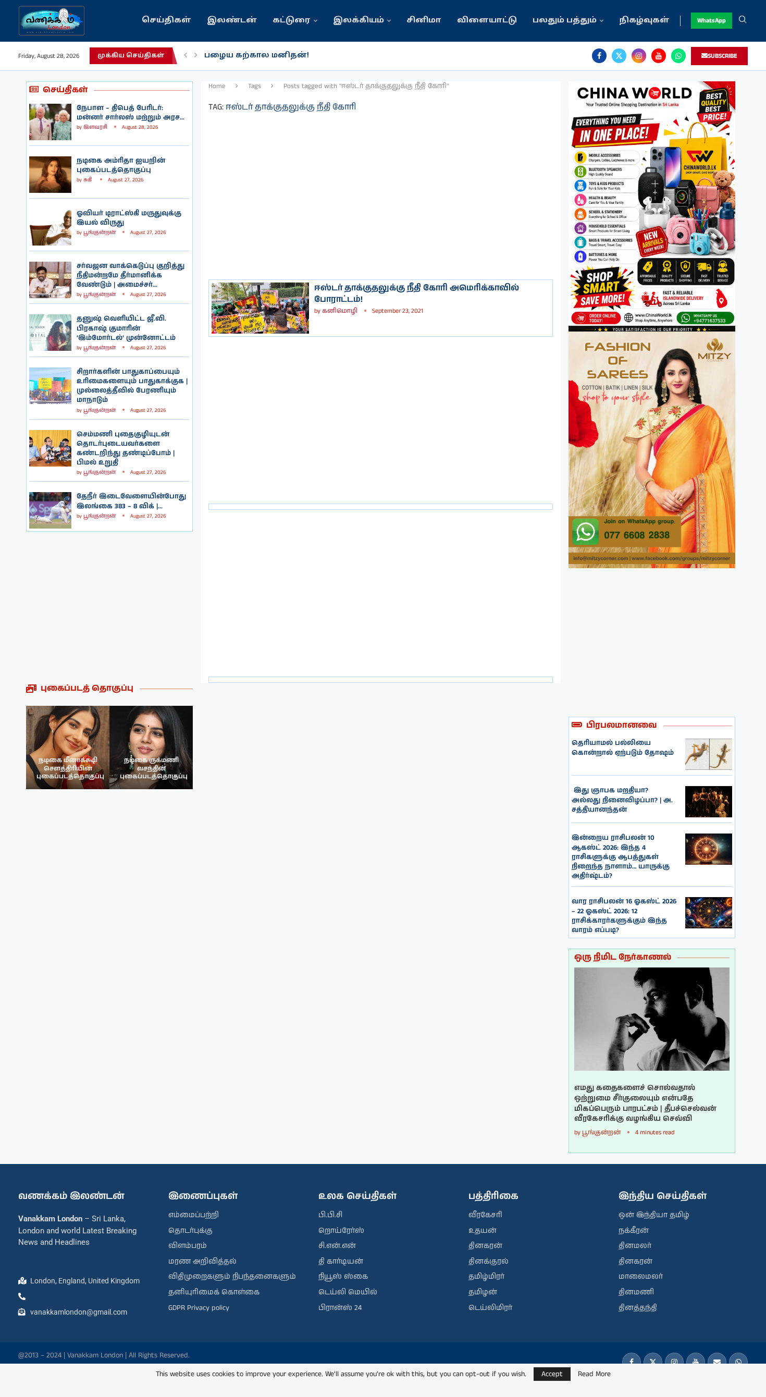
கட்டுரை (292, 21)
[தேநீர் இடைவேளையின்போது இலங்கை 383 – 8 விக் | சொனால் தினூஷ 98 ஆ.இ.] (50, 510)
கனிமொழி (339, 311)
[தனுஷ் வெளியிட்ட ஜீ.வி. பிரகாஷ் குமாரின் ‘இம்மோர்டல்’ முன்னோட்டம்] (50, 332)
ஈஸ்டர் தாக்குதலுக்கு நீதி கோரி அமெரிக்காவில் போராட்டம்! (416, 293)
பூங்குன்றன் (99, 232)
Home (217, 86)
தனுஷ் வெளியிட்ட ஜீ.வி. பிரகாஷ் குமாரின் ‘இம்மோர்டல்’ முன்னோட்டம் (126, 328)
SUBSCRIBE (722, 56)
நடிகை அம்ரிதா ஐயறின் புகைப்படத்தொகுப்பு (121, 165)
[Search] (742, 21)
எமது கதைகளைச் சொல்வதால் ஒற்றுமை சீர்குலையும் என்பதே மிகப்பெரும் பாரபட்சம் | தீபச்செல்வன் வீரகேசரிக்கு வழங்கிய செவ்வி (645, 1103)
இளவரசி (95, 127)
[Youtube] (658, 55)
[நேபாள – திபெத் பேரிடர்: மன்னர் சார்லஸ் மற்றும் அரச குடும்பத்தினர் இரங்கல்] (50, 122)
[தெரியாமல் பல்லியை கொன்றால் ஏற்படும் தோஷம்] (708, 754)
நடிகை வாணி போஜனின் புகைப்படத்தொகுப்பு (154, 768)
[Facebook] (599, 55)
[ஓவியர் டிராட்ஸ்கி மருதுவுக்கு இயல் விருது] (50, 227)
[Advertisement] (109, 607)
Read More (594, 1374)
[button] (185, 55)
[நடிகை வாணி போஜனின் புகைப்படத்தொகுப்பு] (151, 747)
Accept (552, 1374)
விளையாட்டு (487, 21)
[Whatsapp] (678, 55)
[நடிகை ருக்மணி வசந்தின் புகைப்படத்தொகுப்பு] (67, 747)
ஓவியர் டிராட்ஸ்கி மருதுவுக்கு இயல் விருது (129, 218)
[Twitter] (619, 55)
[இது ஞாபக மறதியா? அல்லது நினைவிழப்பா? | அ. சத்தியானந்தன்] (708, 801)
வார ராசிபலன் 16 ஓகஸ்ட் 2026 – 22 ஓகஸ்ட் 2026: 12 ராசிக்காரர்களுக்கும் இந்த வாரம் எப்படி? (624, 916)
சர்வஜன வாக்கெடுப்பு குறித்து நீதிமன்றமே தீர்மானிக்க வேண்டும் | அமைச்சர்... (130, 275)
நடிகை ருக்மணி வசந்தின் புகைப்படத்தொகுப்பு (70, 768)
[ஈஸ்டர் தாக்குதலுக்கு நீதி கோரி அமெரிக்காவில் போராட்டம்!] (260, 308)
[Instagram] (639, 55)
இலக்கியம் (358, 21)
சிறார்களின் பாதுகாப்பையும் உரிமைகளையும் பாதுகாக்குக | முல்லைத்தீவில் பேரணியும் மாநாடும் (132, 386)
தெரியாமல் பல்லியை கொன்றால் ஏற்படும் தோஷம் (623, 747)
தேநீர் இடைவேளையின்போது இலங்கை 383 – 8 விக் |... (131, 501)
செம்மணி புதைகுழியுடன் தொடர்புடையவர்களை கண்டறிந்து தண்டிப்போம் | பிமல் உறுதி (126, 449)
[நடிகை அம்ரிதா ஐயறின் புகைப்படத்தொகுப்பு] (50, 174)
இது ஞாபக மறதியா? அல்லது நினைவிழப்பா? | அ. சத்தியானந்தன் (622, 800)
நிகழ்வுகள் (644, 21)
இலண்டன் (232, 21)
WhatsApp (711, 20)
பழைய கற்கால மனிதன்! (256, 55)
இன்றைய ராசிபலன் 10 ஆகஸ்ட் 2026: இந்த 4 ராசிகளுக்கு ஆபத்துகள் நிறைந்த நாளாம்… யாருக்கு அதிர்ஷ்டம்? (621, 857)
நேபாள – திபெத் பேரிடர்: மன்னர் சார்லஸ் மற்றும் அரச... (130, 112)
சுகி (88, 179)
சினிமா (423, 21)
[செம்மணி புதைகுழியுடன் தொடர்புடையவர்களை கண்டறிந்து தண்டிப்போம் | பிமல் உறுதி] (50, 448)
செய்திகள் (166, 21)
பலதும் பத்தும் (565, 21)
